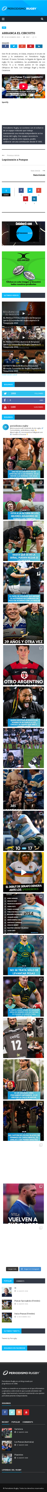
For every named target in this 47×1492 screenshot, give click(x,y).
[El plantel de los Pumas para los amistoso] (23, 1245)
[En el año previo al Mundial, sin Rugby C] (23, 1204)
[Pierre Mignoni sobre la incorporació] (23, 1079)
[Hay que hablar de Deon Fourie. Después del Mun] (23, 624)
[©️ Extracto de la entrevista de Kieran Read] (23, 1121)
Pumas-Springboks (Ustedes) (27, 1301)
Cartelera (18, 1429)
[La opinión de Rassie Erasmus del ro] (23, 996)
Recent (5, 1422)
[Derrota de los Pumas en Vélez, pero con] (23, 831)
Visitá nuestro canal (9, 375)
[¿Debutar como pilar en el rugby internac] (23, 872)
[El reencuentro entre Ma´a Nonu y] (23, 1038)
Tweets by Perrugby (9, 1338)
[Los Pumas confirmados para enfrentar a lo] (23, 914)
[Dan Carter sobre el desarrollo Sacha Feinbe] (23, 458)
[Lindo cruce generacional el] (23, 789)
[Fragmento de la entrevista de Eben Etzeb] (23, 955)
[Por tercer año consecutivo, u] (23, 665)
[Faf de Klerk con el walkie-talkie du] (23, 1162)
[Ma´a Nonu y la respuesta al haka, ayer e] (23, 706)
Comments (20, 1281)
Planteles (18, 1455)
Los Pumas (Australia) (24, 1442)
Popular (8, 1281)
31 (15, 1288)
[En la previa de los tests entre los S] (23, 582)
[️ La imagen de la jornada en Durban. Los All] (23, 748)
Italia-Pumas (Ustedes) (24, 1313)
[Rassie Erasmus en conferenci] (23, 541)
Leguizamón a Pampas (15, 159)
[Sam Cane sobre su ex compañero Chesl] (23, 499)
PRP (4, 27)
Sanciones (39, 174)
